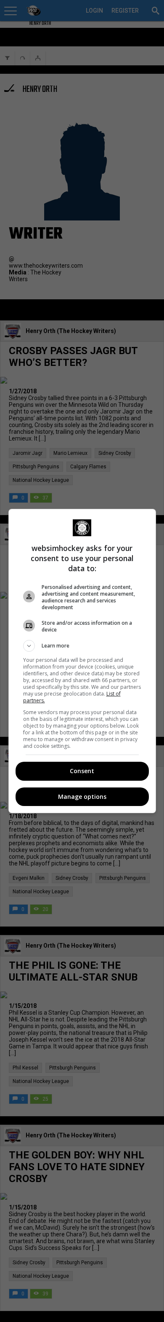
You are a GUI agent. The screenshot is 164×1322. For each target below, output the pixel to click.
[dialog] (82, 661)
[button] (82, 646)
